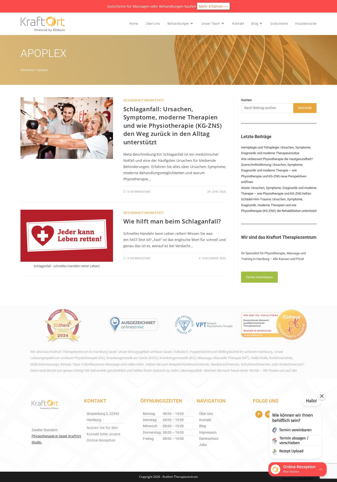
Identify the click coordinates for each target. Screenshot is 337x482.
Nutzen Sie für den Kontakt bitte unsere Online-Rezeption (103, 433)
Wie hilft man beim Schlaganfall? (172, 221)
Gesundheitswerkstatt (143, 100)
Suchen (246, 100)
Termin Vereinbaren (259, 277)
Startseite (27, 70)
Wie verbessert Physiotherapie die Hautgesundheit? (277, 159)
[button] (295, 428)
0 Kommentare (139, 191)
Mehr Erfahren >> (213, 6)
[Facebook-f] (258, 414)
